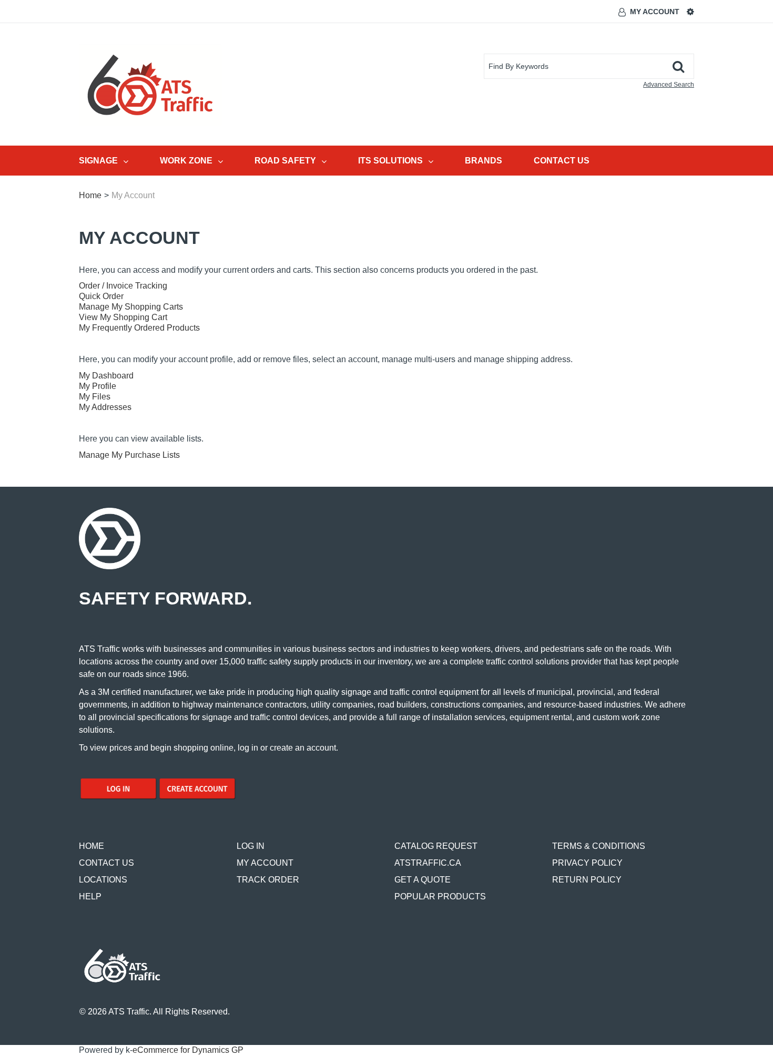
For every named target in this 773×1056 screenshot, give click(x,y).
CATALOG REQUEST (435, 846)
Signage (98, 160)
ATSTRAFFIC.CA (427, 862)
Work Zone (186, 160)
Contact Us (561, 160)
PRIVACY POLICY (587, 862)
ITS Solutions (390, 160)
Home (90, 195)
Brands (483, 160)
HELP (90, 896)
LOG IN (251, 846)
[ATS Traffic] (150, 85)
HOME (91, 846)
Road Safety (285, 160)
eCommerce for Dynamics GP (188, 1049)
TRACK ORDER (268, 879)
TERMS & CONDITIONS (598, 846)
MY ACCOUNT (265, 862)
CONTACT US (106, 862)
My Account (654, 11)
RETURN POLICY (587, 879)
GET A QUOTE (422, 879)
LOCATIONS (103, 879)
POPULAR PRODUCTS (440, 896)
